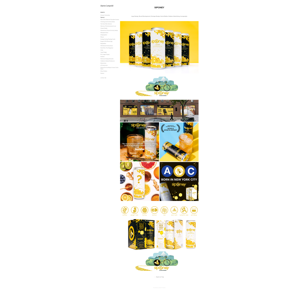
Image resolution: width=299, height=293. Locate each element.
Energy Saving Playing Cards (107, 39)
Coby (101, 50)
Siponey (102, 17)
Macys (102, 37)
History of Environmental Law (108, 26)
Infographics (103, 35)
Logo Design (103, 52)
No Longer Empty (105, 54)
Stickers (102, 56)
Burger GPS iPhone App (106, 41)
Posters (102, 73)
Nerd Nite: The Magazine (106, 48)
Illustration (103, 63)
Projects (102, 12)
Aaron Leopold (106, 6)
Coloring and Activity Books (107, 21)
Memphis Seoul (104, 32)
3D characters (104, 65)
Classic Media (103, 28)
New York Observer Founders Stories (109, 19)
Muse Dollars (103, 71)
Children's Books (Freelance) (107, 61)
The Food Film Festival (106, 24)
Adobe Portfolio (162, 287)
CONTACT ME (103, 77)
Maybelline (103, 43)
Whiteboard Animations (106, 45)
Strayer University (105, 15)
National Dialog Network (106, 59)
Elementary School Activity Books (109, 30)
